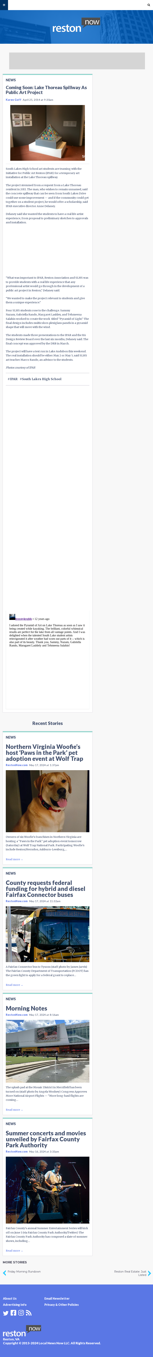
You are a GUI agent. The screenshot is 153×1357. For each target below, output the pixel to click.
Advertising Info (14, 1304)
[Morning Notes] (47, 1051)
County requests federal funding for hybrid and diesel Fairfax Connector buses (45, 888)
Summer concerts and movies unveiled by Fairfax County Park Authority (46, 1139)
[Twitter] (6, 1313)
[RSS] (29, 1312)
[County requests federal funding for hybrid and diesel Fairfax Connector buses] (47, 934)
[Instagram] (21, 1312)
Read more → (14, 859)
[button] (149, 5)
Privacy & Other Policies (61, 1304)
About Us (10, 1298)
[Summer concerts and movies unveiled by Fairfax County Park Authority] (47, 1190)
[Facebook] (13, 1312)
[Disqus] (47, 560)
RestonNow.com (17, 765)
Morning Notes (26, 1008)
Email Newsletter (57, 1298)
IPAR (14, 379)
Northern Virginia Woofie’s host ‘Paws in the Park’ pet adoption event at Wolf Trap (44, 752)
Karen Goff (13, 99)
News (11, 80)
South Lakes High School (42, 379)
